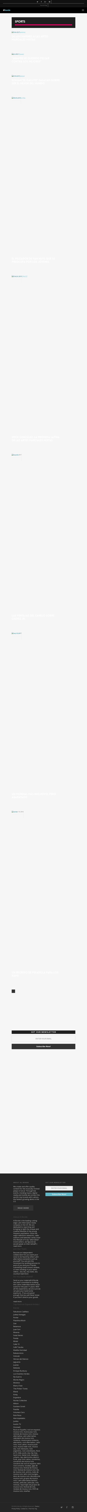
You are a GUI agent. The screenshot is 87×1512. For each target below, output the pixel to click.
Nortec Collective (20, 1400)
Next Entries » (13, 991)
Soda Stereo (18, 1335)
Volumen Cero (19, 1412)
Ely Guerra (17, 1377)
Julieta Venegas (19, 1315)
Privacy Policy (16, 1509)
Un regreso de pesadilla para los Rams (35, 974)
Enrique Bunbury (20, 1371)
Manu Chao (17, 1386)
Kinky (15, 1395)
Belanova (17, 1326)
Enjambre (17, 1397)
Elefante (16, 1368)
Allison (16, 1403)
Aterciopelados (19, 1418)
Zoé (14, 1323)
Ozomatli (16, 1427)
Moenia (16, 1332)
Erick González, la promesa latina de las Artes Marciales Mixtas (36, 438)
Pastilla (16, 1409)
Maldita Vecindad (20, 1350)
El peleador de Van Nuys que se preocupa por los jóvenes (33, 260)
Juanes (16, 1365)
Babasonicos (18, 1353)
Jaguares (16, 1362)
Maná (15, 1392)
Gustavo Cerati (19, 1406)
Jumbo (15, 1421)
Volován (16, 1356)
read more (17, 1246)
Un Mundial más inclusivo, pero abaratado (34, 795)
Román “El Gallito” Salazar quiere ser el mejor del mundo (36, 81)
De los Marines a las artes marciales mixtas (30, 38)
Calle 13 (16, 1344)
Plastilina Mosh (19, 1320)
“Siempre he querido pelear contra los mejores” (30, 60)
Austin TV (17, 1424)
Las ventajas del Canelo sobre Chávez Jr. (33, 617)
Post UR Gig (43, 5)
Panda (15, 1338)
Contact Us (24, 1509)
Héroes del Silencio (20, 1359)
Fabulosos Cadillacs (21, 1312)
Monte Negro (18, 1380)
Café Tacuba (18, 1347)
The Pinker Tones (20, 1389)
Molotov (16, 1383)
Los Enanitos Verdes (21, 1374)
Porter (15, 1318)
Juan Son (16, 1329)
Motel (15, 1341)
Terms (37, 1506)
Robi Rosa (17, 1415)
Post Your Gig (33, 1509)
